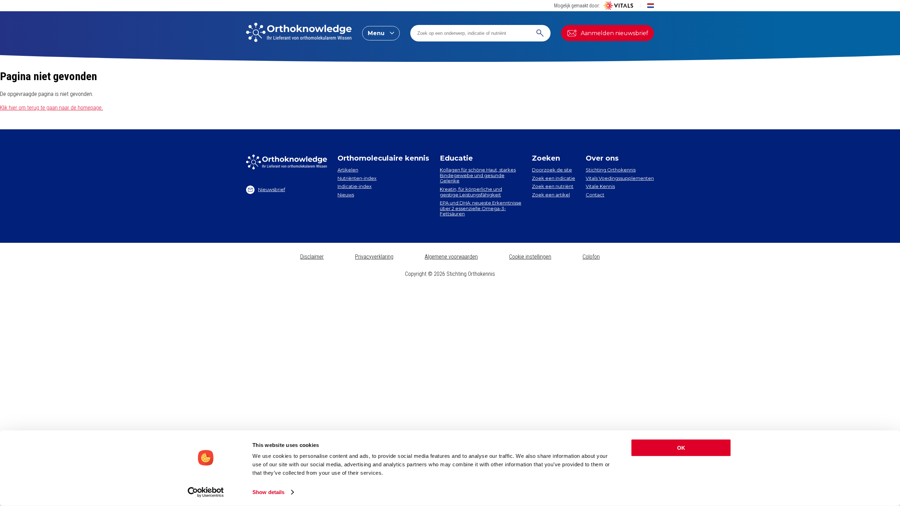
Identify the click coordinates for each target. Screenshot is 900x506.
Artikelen (348, 170)
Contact (595, 194)
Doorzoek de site (552, 170)
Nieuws (346, 194)
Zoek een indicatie (553, 178)
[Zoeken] (540, 33)
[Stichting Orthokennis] (299, 33)
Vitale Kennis (600, 186)
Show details (268, 492)
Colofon (591, 256)
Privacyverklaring (374, 256)
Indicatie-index (355, 186)
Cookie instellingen (530, 256)
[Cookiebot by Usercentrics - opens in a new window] (206, 492)
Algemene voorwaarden (451, 256)
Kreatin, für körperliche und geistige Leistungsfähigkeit (471, 191)
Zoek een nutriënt (552, 186)
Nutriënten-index (357, 178)
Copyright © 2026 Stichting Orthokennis (450, 274)
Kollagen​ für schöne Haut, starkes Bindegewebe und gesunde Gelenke (478, 175)
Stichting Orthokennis (611, 170)
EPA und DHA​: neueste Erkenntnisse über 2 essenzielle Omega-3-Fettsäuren (480, 208)
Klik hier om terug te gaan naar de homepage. (51, 107)
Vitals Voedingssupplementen (620, 178)
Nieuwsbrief (271, 189)
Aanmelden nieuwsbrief (614, 33)
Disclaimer (312, 256)
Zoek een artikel (551, 194)
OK (681, 448)
